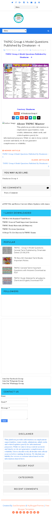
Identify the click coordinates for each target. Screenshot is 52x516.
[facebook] (16, 2)
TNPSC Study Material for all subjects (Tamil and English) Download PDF (29, 279)
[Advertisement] (26, 346)
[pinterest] (39, 2)
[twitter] (12, 2)
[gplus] (20, 2)
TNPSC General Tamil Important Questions (20, 222)
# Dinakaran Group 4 (29, 113)
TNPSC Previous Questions (13, 229)
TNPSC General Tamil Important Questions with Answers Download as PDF (30, 270)
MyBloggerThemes (35, 506)
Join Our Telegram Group (12, 381)
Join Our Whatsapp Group (13, 383)
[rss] (27, 2)
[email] (31, 2)
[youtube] (35, 2)
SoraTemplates (19, 506)
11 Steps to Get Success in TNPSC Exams (19, 232)
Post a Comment (11, 193)
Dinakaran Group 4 (39, 50)
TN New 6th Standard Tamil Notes (16, 218)
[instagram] (24, 2)
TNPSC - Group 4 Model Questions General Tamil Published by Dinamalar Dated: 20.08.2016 (30, 250)
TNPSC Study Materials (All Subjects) (17, 225)
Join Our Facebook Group (12, 379)
